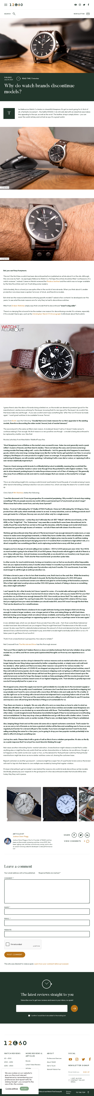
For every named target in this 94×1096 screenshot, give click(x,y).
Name (7, 907)
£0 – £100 (7, 1058)
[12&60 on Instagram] (80, 5)
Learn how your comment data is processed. (51, 964)
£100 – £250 (8, 1062)
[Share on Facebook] (74, 835)
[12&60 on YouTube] (75, 5)
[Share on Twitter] (80, 835)
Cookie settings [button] (12, 1089)
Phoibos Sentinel (53, 281)
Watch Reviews (12, 1053)
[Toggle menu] (7, 4)
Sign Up (86, 1072)
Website (8, 930)
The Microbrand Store (27, 644)
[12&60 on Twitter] (84, 5)
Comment (9, 878)
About (50, 1053)
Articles (28, 1068)
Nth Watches (18, 493)
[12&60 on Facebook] (88, 5)
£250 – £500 (8, 1066)
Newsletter (79, 14)
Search (7, 14)
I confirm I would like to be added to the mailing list (48, 1015)
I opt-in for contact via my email (78, 1080)
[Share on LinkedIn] (87, 835)
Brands (28, 1061)
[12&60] (16, 4)
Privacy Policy (68, 1092)
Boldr (14, 421)
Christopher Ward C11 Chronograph (47, 314)
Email (7, 918)
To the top (81, 1092)
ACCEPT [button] (24, 1089)
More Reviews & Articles (34, 1054)
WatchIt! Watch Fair (54, 1069)
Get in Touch (51, 1066)
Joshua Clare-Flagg (20, 836)
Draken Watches (18, 306)
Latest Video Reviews (33, 1065)
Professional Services (54, 1058)
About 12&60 (51, 1062)
